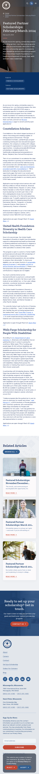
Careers (6, 656)
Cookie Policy (11, 763)
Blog (4, 673)
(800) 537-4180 (9, 694)
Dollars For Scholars (10, 669)
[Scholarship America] (7, 645)
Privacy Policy (23, 761)
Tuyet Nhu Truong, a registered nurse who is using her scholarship (19, 313)
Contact (6, 660)
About (5, 652)
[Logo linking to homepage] (6, 3)
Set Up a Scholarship (10, 664)
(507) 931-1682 (23, 694)
